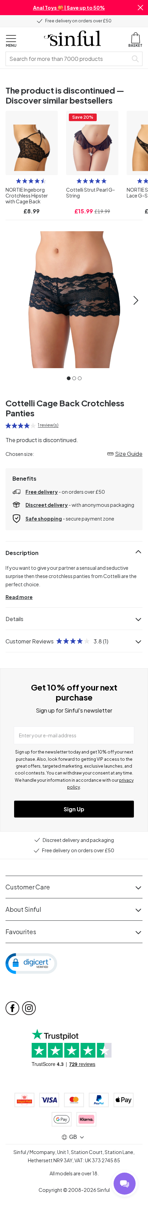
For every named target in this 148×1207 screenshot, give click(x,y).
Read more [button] (19, 597)
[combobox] (68, 59)
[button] (140, 7)
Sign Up (74, 809)
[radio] (18, 181)
